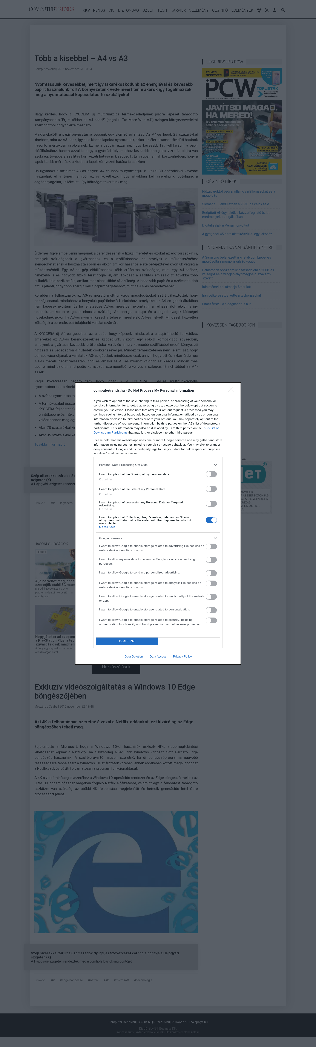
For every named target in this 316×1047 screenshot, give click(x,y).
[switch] (211, 474)
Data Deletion (133, 656)
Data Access (158, 656)
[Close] (232, 391)
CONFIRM (127, 641)
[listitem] (158, 464)
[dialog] (158, 523)
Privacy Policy (182, 656)
